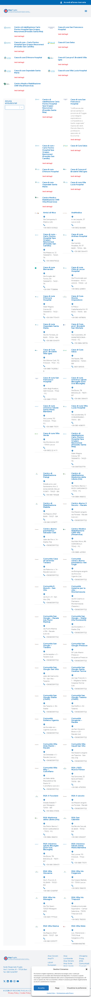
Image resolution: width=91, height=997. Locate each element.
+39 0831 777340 (50, 917)
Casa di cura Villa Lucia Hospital (72, 71)
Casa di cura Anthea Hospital (79, 235)
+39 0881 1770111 (50, 399)
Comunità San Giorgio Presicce (79, 645)
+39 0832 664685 (78, 228)
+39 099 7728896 (50, 289)
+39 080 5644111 (81, 251)
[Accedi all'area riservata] (61, 2)
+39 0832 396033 (78, 888)
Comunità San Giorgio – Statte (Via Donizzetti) (78, 618)
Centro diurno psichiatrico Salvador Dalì (50, 531)
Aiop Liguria (68, 966)
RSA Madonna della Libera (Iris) (51, 818)
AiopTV (51, 958)
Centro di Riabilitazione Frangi (49, 475)
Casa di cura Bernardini (49, 268)
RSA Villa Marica (51, 926)
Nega (57, 988)
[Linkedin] (8, 981)
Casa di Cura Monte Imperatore (77, 298)
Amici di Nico (49, 212)
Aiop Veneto (68, 961)
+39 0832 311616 (52, 811)
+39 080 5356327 (78, 837)
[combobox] (14, 107)
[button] (86, 969)
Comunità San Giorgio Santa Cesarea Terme (78, 669)
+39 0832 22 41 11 (50, 450)
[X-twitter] (4, 981)
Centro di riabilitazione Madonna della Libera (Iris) (78, 476)
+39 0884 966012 (78, 497)
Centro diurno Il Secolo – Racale (79, 504)
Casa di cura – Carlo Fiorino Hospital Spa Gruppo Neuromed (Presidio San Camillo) (29, 44)
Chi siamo (83, 956)
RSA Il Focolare (50, 796)
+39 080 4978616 (78, 317)
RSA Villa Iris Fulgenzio (77, 872)
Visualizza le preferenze (76, 988)
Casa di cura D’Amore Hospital (28, 57)
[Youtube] (18, 981)
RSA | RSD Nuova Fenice (78, 769)
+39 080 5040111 (52, 341)
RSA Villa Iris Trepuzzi (77, 898)
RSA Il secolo (77, 796)
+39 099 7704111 (52, 317)
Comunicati (83, 963)
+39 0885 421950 (78, 552)
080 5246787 (12, 972)
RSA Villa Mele (78, 926)
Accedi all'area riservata (75, 2)
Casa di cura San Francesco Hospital (78, 102)
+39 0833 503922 (50, 228)
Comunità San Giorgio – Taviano (50, 646)
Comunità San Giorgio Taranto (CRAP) (79, 697)
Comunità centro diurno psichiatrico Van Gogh (79, 562)
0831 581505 (79, 367)
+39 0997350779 (78, 467)
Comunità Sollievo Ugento (51, 719)
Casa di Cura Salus (66, 42)
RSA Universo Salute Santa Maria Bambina (78, 846)
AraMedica (76, 212)
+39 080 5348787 (50, 891)
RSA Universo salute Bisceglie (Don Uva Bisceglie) (51, 847)
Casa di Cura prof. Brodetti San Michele (78, 326)
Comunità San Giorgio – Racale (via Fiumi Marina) (51, 619)
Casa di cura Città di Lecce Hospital (78, 269)
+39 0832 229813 (78, 289)
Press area (81, 960)
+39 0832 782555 (78, 919)
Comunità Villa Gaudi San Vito (78, 745)
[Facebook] (11, 981)
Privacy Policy (13, 993)
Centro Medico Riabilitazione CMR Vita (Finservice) (27, 85)
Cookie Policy (51, 993)
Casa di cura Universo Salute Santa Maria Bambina (50, 409)
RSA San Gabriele (75, 818)
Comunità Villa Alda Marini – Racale (50, 746)
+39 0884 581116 (81, 343)
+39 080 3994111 (81, 399)
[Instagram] (14, 981)
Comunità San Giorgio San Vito (51, 668)
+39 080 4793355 (78, 787)
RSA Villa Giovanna (47, 872)
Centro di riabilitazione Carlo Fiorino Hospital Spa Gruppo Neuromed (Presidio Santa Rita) (28, 29)
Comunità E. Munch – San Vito (49, 588)
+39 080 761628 (52, 495)
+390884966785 (78, 944)
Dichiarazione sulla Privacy (65, 993)
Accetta (41, 988)
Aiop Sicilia (67, 963)
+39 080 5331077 (50, 941)
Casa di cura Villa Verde (51, 434)
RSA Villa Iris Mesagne (49, 898)
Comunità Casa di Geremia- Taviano (50, 561)
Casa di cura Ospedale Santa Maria (49, 184)
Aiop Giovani (53, 956)
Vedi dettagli (19, 36)
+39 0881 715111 (52, 427)
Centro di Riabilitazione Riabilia (49, 505)
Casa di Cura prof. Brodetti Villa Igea (79, 170)
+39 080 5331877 (50, 522)
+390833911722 (80, 520)
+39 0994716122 (52, 261)
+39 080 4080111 (78, 425)
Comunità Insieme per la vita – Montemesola (78, 589)
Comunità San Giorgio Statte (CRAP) (50, 697)
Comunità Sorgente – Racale (76, 720)
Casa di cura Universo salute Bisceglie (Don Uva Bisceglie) (79, 381)
